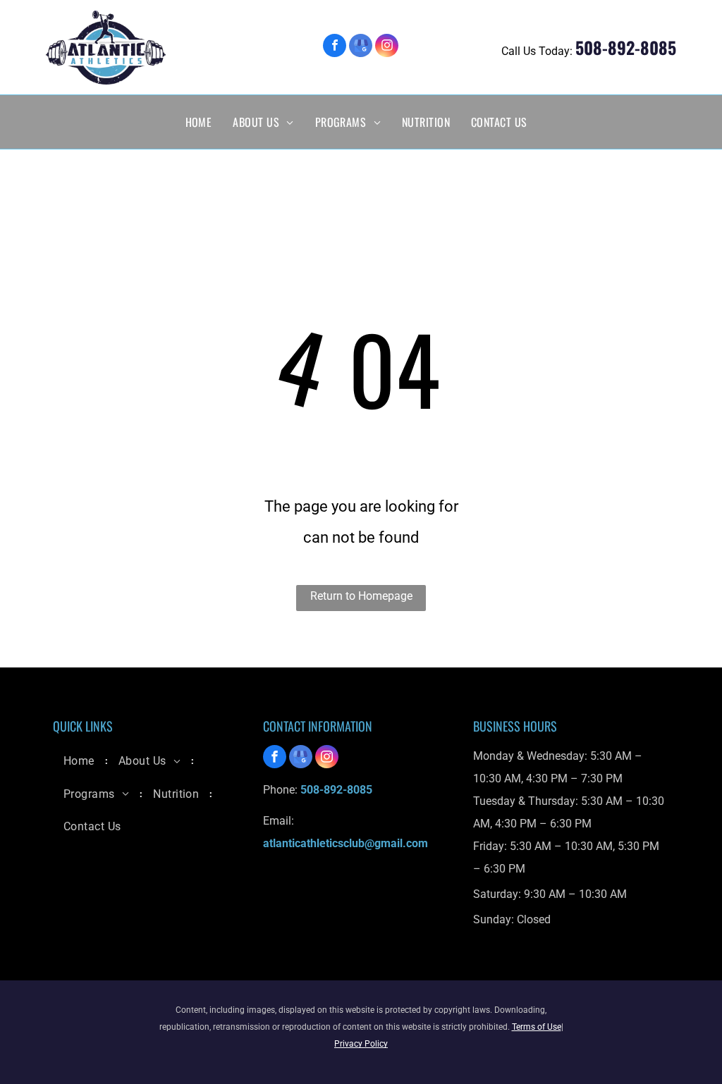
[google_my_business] (360, 47)
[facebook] (334, 47)
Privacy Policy (361, 1044)
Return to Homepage (361, 596)
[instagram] (386, 47)
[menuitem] (199, 122)
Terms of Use (536, 1027)
